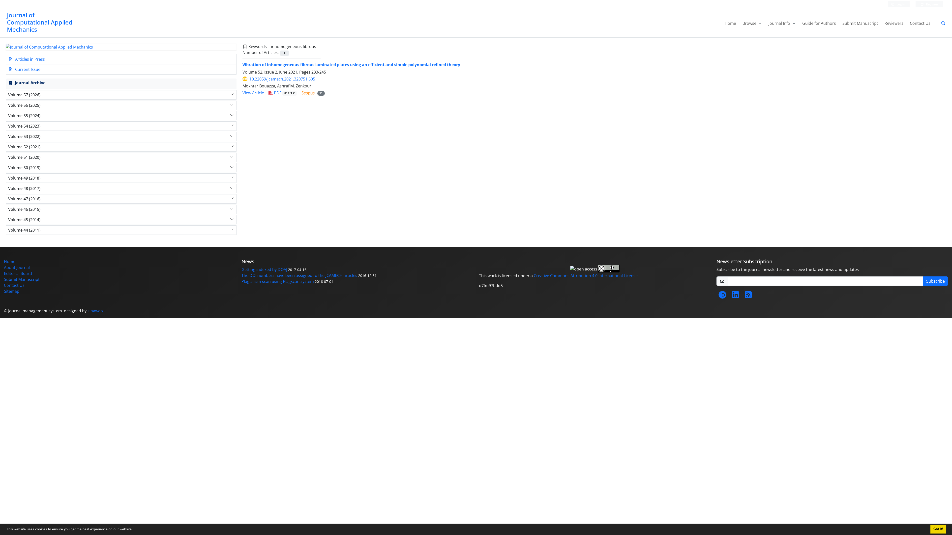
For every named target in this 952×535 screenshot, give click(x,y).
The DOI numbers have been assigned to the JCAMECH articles (299, 275)
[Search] (941, 23)
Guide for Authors (819, 23)
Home (730, 23)
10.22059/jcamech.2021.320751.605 (282, 79)
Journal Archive (30, 82)
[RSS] (748, 296)
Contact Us (920, 23)
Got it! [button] (938, 529)
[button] (134, 530)
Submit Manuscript (860, 23)
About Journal (17, 267)
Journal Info (780, 23)
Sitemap (11, 291)
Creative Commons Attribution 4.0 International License (586, 275)
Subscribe (935, 281)
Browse (750, 23)
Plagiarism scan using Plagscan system (277, 281)
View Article (253, 93)
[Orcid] (722, 296)
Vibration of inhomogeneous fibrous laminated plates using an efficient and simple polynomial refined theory (351, 64)
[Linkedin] (735, 296)
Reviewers (894, 23)
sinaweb (95, 311)
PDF (284, 93)
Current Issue (27, 69)
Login (900, 4)
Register (931, 4)
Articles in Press (29, 59)
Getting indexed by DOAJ (264, 269)
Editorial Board (18, 273)
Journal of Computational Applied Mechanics (39, 22)
